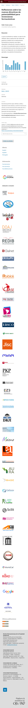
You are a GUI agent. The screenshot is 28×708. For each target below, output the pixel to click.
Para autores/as (6, 166)
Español (4, 152)
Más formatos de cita (7, 133)
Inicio (3, 5)
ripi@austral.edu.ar (12, 644)
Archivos (8, 5)
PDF (5, 76)
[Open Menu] (1, 1)
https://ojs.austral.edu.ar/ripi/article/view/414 (12, 130)
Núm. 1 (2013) (15, 5)
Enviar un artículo (8, 141)
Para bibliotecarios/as (7, 168)
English (4, 150)
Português (5, 155)
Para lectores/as (6, 164)
